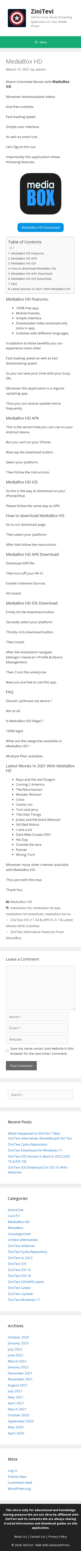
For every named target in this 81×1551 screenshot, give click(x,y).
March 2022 (17, 1361)
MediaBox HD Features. (27, 253)
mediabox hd (20, 908)
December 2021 (20, 1373)
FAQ (14, 284)
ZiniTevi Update (20, 1293)
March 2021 (17, 1409)
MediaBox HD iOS (23, 263)
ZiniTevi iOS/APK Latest (26, 1281)
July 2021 (15, 1391)
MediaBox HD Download (40, 227)
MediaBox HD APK (24, 258)
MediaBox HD (21, 901)
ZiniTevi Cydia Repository (27, 1144)
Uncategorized (19, 1234)
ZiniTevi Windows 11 (24, 1299)
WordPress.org (19, 1488)
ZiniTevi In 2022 (20, 1258)
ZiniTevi (42, 11)
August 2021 (18, 1385)
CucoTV (14, 1215)
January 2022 (18, 1367)
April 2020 (16, 1433)
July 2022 (15, 1349)
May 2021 (15, 1397)
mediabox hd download (24, 914)
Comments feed (20, 1482)
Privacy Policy (57, 1536)
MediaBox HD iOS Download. (31, 279)
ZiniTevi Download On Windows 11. (35, 1150)
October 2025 (18, 1337)
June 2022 (15, 1355)
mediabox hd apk (46, 908)
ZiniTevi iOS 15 (19, 1269)
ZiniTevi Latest (19, 1287)
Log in (12, 1470)
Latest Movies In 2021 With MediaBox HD (40, 289)
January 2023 (18, 1343)
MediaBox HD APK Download (31, 273)
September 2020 (21, 1421)
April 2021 (16, 1403)
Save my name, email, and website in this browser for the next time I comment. (42, 1051)
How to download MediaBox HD (33, 268)
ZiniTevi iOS (17, 1263)
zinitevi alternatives (23, 1239)
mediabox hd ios (58, 914)
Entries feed (17, 1476)
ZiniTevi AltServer (21, 1246)
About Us (20, 1536)
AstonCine (15, 1210)
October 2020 (18, 1415)
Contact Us (37, 1536)
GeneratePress (59, 1545)
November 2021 (20, 1379)
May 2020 (15, 1427)
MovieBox (15, 1227)
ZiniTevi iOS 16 (19, 1275)
